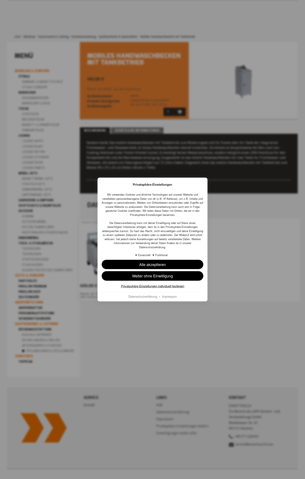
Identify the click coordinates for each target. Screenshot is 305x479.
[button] (152, 275)
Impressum (169, 296)
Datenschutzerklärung (152, 247)
